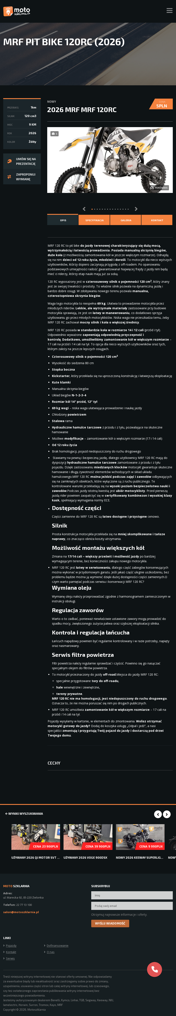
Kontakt (11, 952)
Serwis (10, 958)
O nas (51, 952)
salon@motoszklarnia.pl (21, 912)
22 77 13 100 (24, 905)
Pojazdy (11, 945)
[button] (92, 209)
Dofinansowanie (57, 945)
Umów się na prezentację (26, 161)
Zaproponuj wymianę (25, 177)
